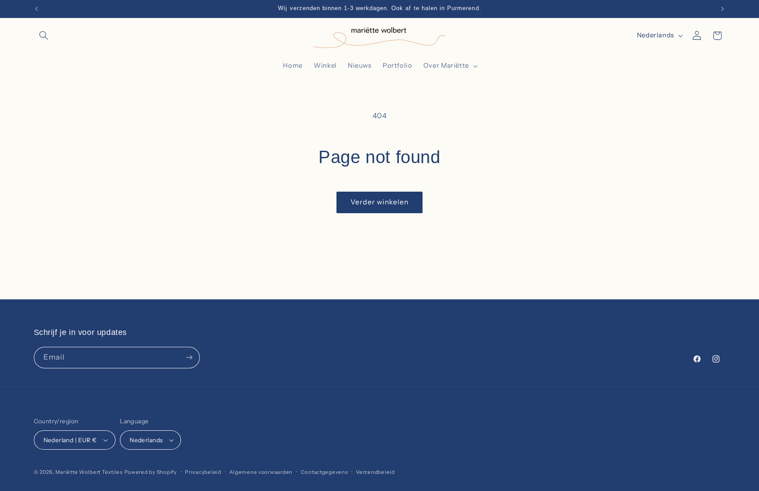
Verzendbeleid (375, 472)
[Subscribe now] (189, 357)
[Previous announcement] (36, 9)
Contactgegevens (324, 472)
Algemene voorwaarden (261, 472)
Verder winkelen (380, 202)
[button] (44, 35)
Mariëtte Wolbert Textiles (88, 472)
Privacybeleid (203, 472)
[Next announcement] (722, 9)
